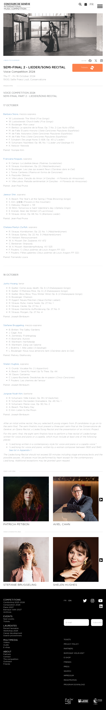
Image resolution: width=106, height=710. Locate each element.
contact (7, 657)
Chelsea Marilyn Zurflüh (15, 227)
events (7, 616)
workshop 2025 (10, 631)
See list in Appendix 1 (20, 450)
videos (6, 642)
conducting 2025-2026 (14, 602)
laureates (10, 625)
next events (8, 619)
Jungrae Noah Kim (13, 393)
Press (66, 667)
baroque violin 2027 (12, 609)
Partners (68, 649)
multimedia (10, 640)
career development (12, 633)
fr (91, 4)
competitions (12, 599)
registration (70, 680)
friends (6, 664)
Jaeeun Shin (9, 194)
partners (7, 654)
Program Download (74, 685)
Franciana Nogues (12, 159)
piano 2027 (8, 607)
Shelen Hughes (11, 364)
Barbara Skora (10, 114)
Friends (67, 662)
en (69, 600)
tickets (6, 621)
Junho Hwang (10, 283)
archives (7, 612)
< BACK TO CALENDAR (11, 60)
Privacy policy (71, 644)
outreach (7, 661)
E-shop (6, 647)
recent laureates (11, 628)
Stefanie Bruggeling (13, 325)
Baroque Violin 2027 (74, 653)
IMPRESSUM (69, 675)
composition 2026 (11, 605)
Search (67, 671)
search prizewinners (12, 635)
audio (6, 645)
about (7, 651)
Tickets (84, 67)
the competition (10, 659)
